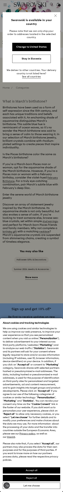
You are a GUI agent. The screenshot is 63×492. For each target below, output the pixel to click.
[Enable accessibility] (7, 485)
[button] (55, 15)
